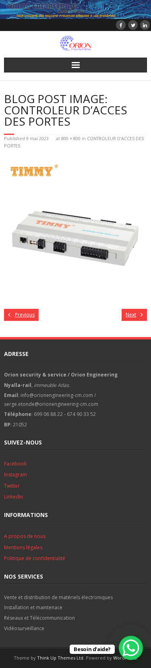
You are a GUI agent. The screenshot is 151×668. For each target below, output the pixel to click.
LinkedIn (13, 496)
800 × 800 (71, 138)
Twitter (12, 485)
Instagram (15, 474)
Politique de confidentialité (34, 558)
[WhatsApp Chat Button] (131, 648)
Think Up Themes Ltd (60, 658)
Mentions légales (23, 547)
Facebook (15, 463)
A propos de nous (25, 536)
